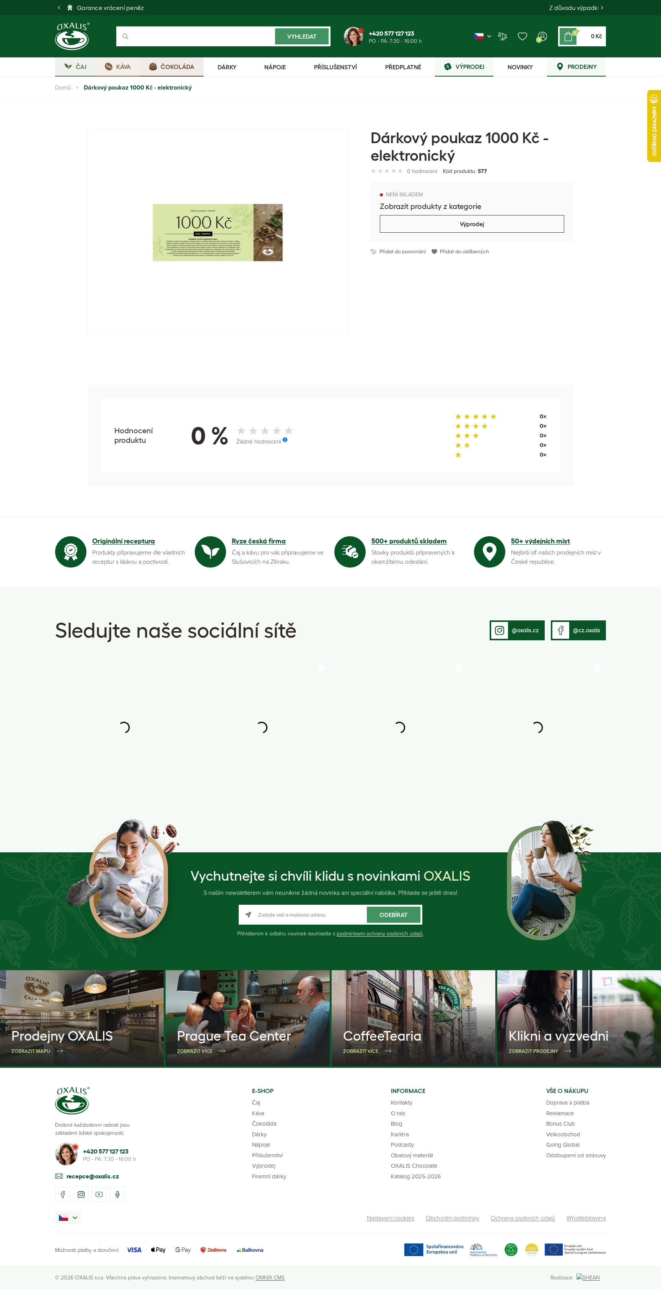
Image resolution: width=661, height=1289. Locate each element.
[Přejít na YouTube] (99, 1194)
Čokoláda (264, 1123)
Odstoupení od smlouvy (576, 1155)
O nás (398, 1113)
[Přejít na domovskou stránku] (72, 1100)
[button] (59, 7)
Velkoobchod (563, 1134)
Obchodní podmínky (452, 1218)
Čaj (256, 1102)
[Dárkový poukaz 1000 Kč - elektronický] (217, 232)
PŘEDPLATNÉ (403, 67)
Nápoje (261, 1145)
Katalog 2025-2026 (416, 1176)
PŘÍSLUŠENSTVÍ (335, 67)
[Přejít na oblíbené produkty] (522, 36)
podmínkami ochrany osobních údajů (380, 933)
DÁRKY (227, 67)
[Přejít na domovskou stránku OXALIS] (72, 36)
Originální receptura (123, 541)
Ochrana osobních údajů (523, 1218)
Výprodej (472, 223)
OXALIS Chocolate (414, 1166)
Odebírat (393, 914)
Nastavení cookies (390, 1218)
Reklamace (560, 1113)
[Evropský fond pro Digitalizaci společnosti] (450, 1249)
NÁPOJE (275, 67)
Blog (396, 1123)
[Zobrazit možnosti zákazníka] (542, 36)
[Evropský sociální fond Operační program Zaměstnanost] (575, 1249)
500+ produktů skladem (409, 541)
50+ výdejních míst (540, 541)
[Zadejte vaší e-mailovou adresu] (330, 915)
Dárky (259, 1134)
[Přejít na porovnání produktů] (503, 36)
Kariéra (400, 1134)
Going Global (563, 1145)
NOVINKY (520, 67)
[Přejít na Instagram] (81, 1194)
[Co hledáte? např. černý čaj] (223, 36)
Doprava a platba (567, 1102)
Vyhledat (302, 36)
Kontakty (401, 1102)
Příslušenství (267, 1155)
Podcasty (402, 1145)
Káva (258, 1113)
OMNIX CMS (270, 1277)
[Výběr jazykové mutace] (483, 36)
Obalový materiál (412, 1155)
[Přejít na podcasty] (117, 1194)
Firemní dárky (269, 1176)
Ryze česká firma (259, 541)
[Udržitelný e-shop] (511, 1249)
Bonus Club (560, 1123)
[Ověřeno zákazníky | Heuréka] (531, 1249)
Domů (63, 87)
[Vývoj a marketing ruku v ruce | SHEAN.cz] (591, 1277)
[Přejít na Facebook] (62, 1194)
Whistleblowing (586, 1218)
